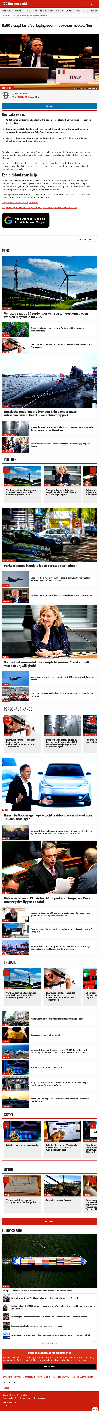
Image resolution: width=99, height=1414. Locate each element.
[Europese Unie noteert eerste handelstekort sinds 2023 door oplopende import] (49, 1236)
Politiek (28, 10)
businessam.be (24, 93)
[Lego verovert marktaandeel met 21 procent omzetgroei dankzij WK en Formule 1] (15, 688)
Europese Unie (7, 88)
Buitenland (7, 602)
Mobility (59, 10)
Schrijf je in (49, 1366)
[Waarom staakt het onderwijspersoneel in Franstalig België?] (15, 1012)
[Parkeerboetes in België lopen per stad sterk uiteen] (49, 509)
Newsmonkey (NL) (10, 1398)
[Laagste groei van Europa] (62, 1177)
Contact (6, 1405)
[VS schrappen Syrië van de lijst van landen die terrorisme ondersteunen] (15, 589)
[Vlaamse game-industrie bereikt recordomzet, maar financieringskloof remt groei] (15, 924)
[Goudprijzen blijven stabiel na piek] (15, 1029)
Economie (17, 10)
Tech (35, 10)
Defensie (5, 406)
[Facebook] (5, 1382)
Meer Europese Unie (69, 1342)
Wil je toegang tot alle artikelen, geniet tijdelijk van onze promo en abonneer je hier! (39, 207)
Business (6, 335)
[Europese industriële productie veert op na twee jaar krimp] (6, 1324)
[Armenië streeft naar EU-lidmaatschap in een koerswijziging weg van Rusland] (15, 439)
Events (39, 1377)
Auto (4, 810)
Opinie (85, 10)
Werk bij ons (49, 1377)
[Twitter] (9, 1382)
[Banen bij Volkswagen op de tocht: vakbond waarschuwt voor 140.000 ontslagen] (49, 759)
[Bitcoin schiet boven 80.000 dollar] (15, 1061)
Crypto (77, 10)
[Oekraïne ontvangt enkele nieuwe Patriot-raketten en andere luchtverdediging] (15, 323)
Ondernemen (6, 10)
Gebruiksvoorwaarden (66, 1377)
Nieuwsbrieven (29, 1377)
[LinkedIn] (14, 1382)
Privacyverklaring (85, 1377)
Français (6, 1387)
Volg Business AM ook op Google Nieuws (20, 202)
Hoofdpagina (6, 15)
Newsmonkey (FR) (27, 1398)
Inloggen (17, 1377)
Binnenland (7, 308)
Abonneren (7, 1377)
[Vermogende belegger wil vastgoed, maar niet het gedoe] (22, 1177)
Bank (4, 1090)
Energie (68, 10)
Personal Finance (46, 10)
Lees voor (49, 106)
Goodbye (41, 1398)
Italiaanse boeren (54, 163)
